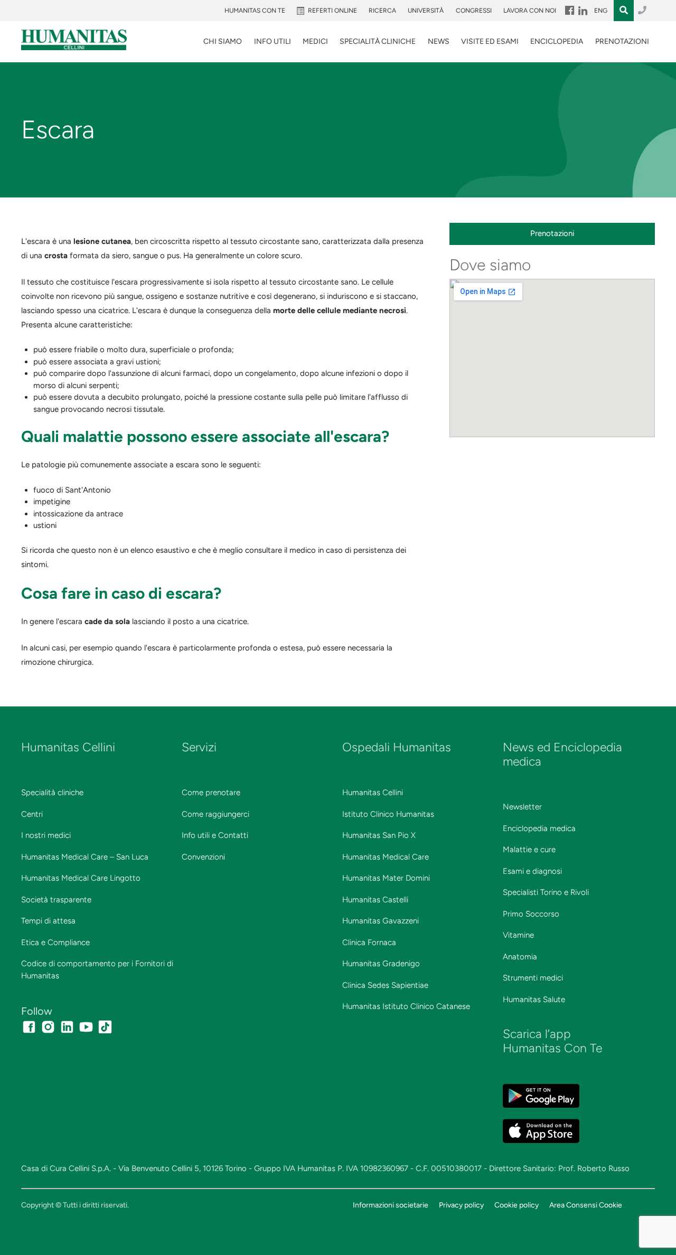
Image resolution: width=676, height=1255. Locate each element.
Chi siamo (222, 41)
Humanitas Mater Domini (386, 878)
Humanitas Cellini (372, 792)
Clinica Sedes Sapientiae (385, 985)
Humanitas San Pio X (379, 835)
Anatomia (520, 956)
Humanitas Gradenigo (381, 963)
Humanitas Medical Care (385, 857)
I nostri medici (46, 835)
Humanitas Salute (534, 999)
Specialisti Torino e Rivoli (546, 892)
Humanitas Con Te (254, 10)
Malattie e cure (529, 849)
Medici (315, 41)
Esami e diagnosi (532, 871)
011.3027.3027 (642, 10)
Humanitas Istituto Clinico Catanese (406, 1006)
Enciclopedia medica (539, 828)
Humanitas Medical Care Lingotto (80, 878)
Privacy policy (461, 1205)
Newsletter (522, 806)
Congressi (474, 10)
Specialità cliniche (52, 792)
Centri (32, 814)
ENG (600, 10)
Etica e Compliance (55, 942)
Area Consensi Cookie (585, 1205)
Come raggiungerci (215, 814)
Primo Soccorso (531, 914)
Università (426, 10)
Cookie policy (516, 1205)
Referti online (332, 10)
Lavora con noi (529, 10)
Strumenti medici (533, 978)
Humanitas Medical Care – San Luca (84, 857)
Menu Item (568, 10)
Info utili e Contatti (215, 835)
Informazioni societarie (390, 1205)
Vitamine (518, 935)
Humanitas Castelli (375, 899)
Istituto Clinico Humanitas (388, 814)
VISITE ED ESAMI (490, 41)
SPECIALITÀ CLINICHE (378, 41)
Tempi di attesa (48, 921)
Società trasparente (56, 899)
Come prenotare (211, 792)
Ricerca (382, 10)
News (438, 41)
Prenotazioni (622, 41)
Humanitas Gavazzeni (380, 921)
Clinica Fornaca (369, 942)
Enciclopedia (556, 41)
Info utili (272, 41)
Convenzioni (203, 857)
